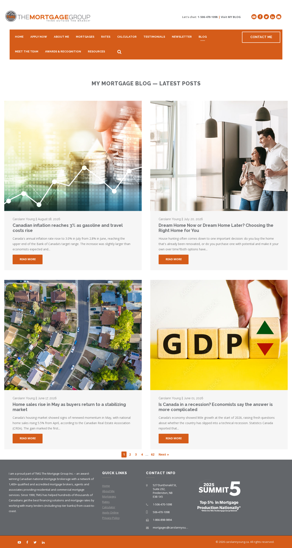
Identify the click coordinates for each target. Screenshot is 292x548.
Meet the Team (26, 51)
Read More (28, 259)
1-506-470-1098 (207, 17)
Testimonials (154, 36)
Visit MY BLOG (231, 17)
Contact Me (261, 37)
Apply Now (38, 36)
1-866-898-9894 (162, 520)
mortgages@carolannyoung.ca (173, 527)
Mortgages (85, 36)
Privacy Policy (111, 518)
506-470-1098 (161, 512)
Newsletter (182, 36)
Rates (105, 36)
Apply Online (110, 512)
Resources (96, 51)
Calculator (127, 36)
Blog (203, 36)
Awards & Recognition (63, 51)
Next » (164, 454)
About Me (61, 36)
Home (19, 36)
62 (152, 454)
